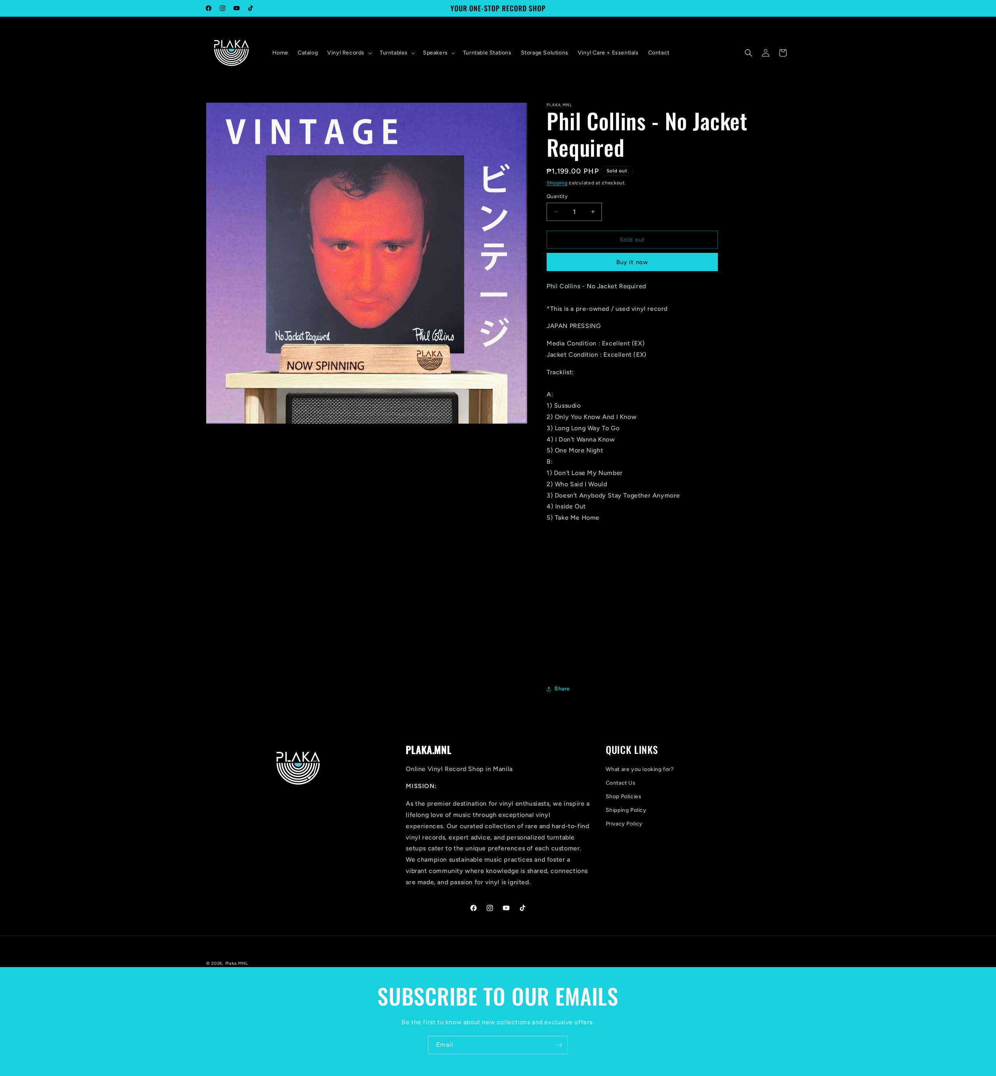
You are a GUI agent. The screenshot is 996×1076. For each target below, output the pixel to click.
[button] (349, 53)
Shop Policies (624, 796)
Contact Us (621, 783)
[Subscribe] (559, 1045)
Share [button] (562, 688)
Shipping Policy (626, 810)
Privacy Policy (624, 823)
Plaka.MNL (236, 963)
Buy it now (632, 262)
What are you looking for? (640, 769)
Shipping (557, 183)
